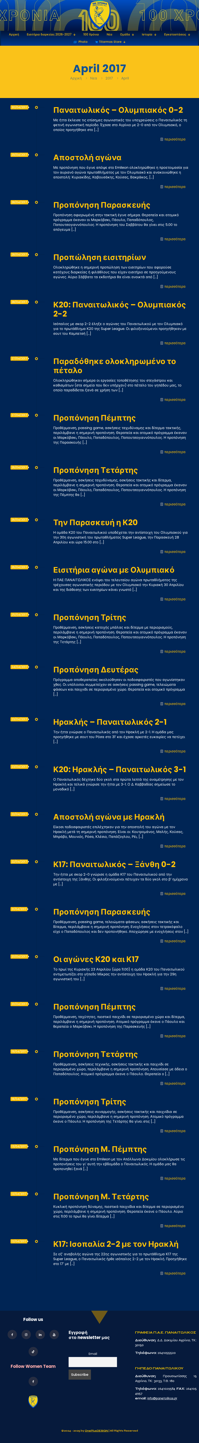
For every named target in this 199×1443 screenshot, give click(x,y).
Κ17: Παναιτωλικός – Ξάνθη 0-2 (114, 864)
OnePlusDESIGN (97, 1430)
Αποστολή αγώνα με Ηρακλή (109, 816)
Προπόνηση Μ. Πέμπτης (100, 1149)
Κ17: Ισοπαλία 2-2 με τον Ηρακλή (116, 1244)
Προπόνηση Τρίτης (89, 617)
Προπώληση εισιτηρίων (99, 257)
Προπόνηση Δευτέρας (96, 669)
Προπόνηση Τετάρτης (95, 470)
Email (93, 1354)
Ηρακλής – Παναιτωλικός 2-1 (110, 722)
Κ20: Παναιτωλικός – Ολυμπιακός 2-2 (119, 309)
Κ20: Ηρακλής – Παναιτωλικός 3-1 (119, 769)
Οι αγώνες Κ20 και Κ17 (96, 959)
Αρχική (76, 78)
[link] (99, 15)
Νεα (93, 78)
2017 (109, 78)
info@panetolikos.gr (162, 1398)
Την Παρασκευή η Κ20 (95, 522)
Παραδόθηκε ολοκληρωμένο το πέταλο (114, 366)
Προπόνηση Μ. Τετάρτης (101, 1196)
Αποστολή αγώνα (87, 157)
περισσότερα (175, 139)
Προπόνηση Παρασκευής (101, 205)
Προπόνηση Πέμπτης (94, 417)
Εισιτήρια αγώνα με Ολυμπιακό (114, 569)
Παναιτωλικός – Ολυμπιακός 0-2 (118, 110)
